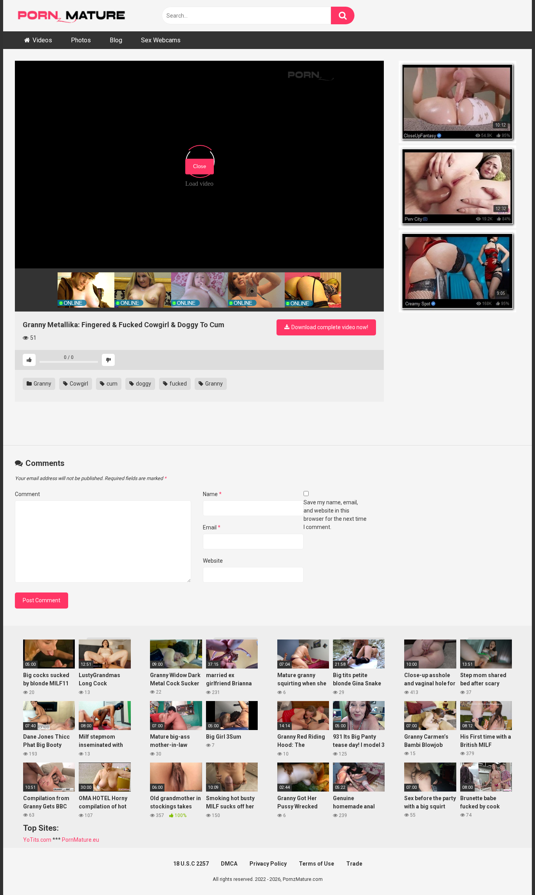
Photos (81, 40)
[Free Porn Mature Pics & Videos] (73, 15)
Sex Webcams (161, 40)
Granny (42, 383)
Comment (27, 494)
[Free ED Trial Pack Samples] (459, 103)
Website (213, 561)
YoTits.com (37, 840)
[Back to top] (508, 871)
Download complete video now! (329, 327)
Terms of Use (316, 864)
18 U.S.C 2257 (191, 864)
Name (212, 494)
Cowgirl (78, 383)
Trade (354, 864)
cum (111, 383)
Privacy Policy (268, 864)
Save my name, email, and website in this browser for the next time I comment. (335, 514)
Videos (42, 40)
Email (212, 527)
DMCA (229, 864)
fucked (177, 383)
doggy (143, 383)
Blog (116, 40)
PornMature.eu (80, 840)
